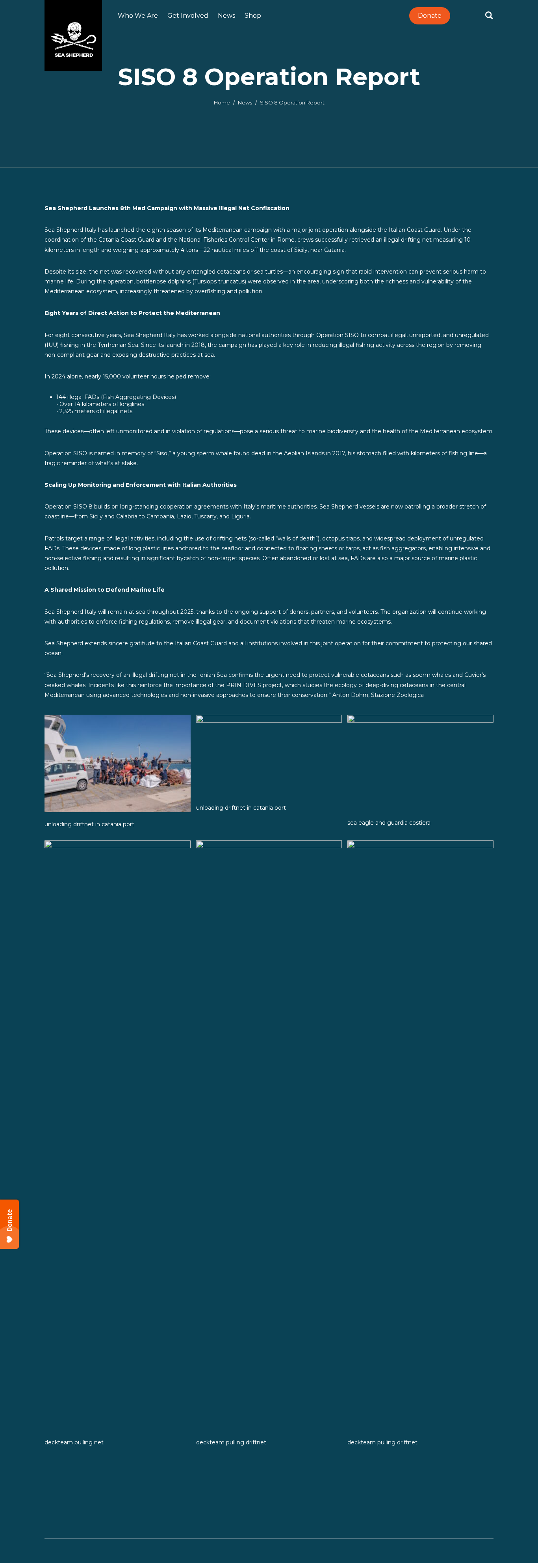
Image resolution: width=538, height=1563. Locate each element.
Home (222, 102)
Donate (430, 15)
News (245, 102)
